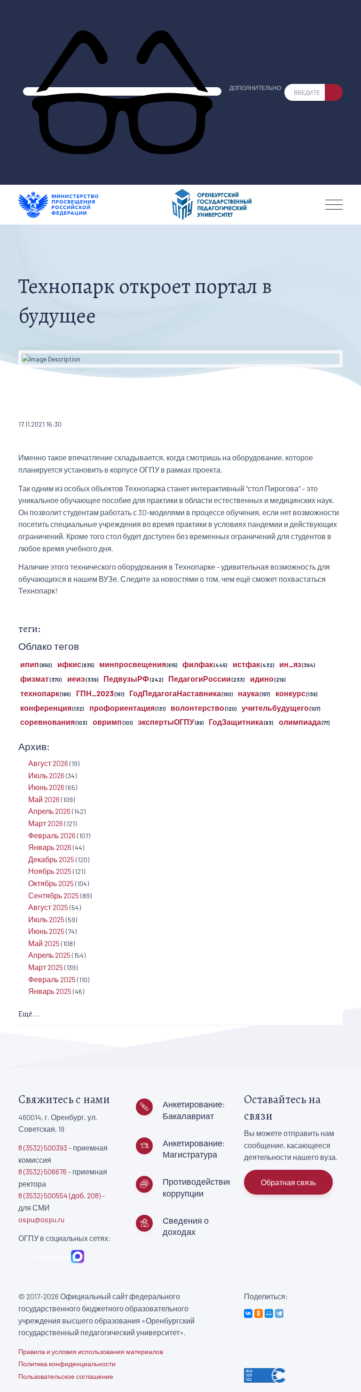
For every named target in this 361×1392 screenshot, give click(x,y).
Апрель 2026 (49, 810)
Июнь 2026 (46, 787)
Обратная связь (288, 1182)
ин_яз (290, 664)
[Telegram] (279, 1313)
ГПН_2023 (95, 693)
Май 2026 (44, 799)
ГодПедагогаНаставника (175, 693)
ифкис (69, 664)
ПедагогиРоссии (199, 678)
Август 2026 (48, 763)
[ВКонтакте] (248, 1313)
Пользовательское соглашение (65, 1376)
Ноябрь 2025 (49, 870)
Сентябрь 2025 (53, 895)
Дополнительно (255, 87)
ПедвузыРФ (126, 678)
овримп (107, 721)
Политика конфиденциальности (67, 1364)
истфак (246, 664)
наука (248, 693)
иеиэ (76, 678)
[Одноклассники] (258, 1313)
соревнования (47, 721)
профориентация (122, 707)
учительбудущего (275, 707)
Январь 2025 (49, 990)
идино (262, 678)
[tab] (180, 1015)
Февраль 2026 (52, 835)
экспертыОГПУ (166, 721)
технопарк (39, 693)
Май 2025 (44, 943)
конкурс (290, 693)
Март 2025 (45, 967)
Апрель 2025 (49, 954)
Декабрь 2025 (51, 859)
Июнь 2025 (46, 930)
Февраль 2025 (52, 979)
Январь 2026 (49, 847)
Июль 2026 (46, 775)
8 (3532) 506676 (42, 1171)
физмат (34, 678)
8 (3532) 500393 (42, 1147)
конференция (45, 707)
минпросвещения (132, 664)
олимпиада (300, 721)
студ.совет (50, 1256)
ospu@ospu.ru (41, 1219)
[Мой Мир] (269, 1313)
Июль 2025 (46, 919)
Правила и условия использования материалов (90, 1351)
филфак (197, 664)
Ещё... (28, 1014)
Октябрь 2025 (51, 883)
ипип (29, 664)
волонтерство (197, 707)
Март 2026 (45, 823)
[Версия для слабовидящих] (122, 91)
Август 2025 (48, 907)
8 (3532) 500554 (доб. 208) (59, 1195)
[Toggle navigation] (334, 205)
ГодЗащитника (236, 721)
